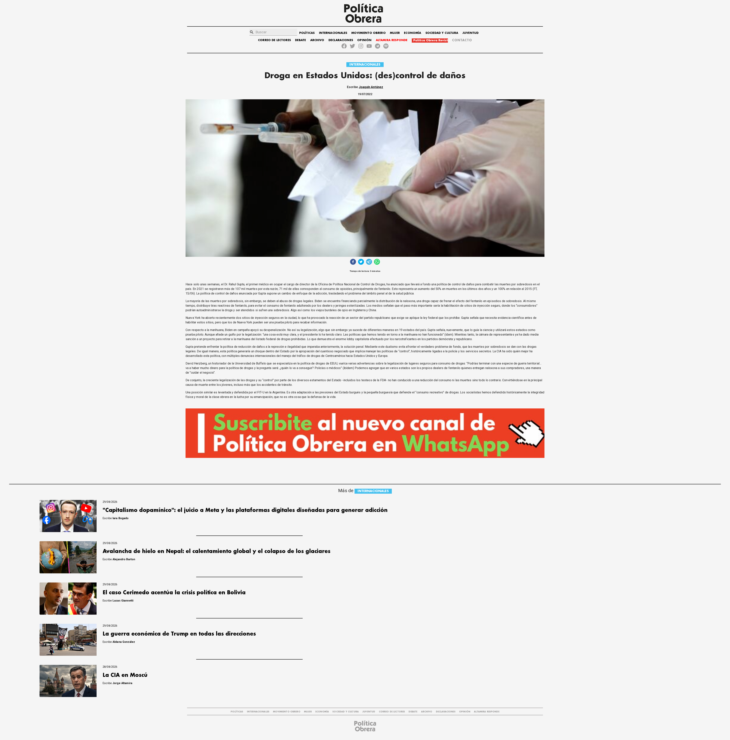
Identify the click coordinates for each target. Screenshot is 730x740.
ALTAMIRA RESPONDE (392, 40)
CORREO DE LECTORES (274, 40)
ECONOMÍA (412, 33)
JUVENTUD (470, 33)
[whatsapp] (377, 262)
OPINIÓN (364, 40)
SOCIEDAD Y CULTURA (441, 33)
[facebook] (353, 262)
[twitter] (361, 262)
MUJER (395, 33)
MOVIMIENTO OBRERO (368, 33)
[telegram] (369, 262)
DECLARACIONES (340, 40)
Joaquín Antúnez (371, 87)
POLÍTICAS (307, 33)
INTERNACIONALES (333, 33)
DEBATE (300, 40)
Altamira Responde (486, 712)
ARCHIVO (317, 40)
